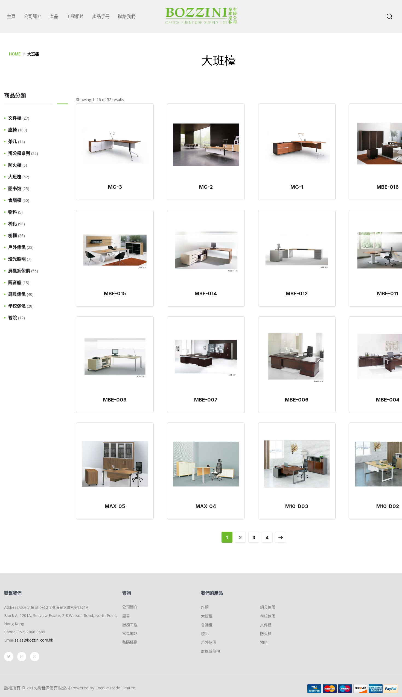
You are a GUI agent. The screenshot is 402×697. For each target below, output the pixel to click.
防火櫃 (14, 165)
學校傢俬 (17, 306)
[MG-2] (206, 145)
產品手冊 (101, 16)
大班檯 (14, 177)
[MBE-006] (297, 358)
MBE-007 (205, 400)
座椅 (12, 130)
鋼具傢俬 (17, 294)
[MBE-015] (115, 251)
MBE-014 (206, 293)
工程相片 (75, 16)
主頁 (11, 16)
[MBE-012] (297, 251)
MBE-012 (297, 293)
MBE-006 (296, 400)
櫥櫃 (12, 235)
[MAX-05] (115, 464)
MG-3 (115, 187)
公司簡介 (32, 16)
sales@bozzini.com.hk (33, 640)
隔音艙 (14, 282)
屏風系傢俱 (19, 271)
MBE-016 (388, 187)
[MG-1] (297, 145)
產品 (53, 16)
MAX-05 (115, 506)
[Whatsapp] (34, 656)
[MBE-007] (206, 358)
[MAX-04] (206, 464)
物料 (12, 212)
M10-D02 (387, 506)
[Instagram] (22, 656)
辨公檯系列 (19, 153)
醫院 (12, 318)
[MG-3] (115, 145)
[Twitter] (8, 656)
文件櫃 (14, 118)
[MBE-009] (115, 358)
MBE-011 (387, 293)
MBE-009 (115, 400)
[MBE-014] (206, 251)
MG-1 (296, 187)
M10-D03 (296, 506)
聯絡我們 (126, 16)
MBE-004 (388, 400)
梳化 (12, 224)
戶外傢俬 (17, 247)
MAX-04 (206, 506)
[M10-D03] (297, 464)
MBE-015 (115, 293)
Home (15, 54)
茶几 (12, 141)
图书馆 (14, 188)
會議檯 (14, 200)
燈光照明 (17, 259)
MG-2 (206, 187)
